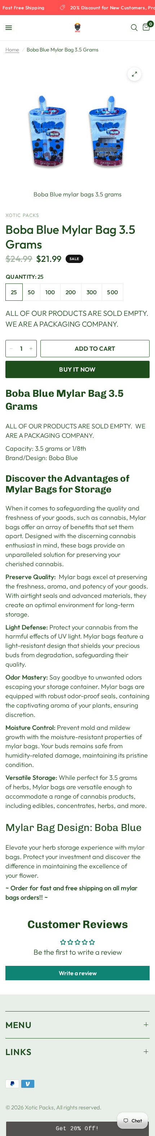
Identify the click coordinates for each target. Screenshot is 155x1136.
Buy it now (77, 369)
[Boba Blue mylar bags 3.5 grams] (134, 74)
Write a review (78, 973)
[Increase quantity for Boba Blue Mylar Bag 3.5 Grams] (31, 348)
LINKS (18, 1051)
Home (12, 49)
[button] (77, 1129)
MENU (18, 1024)
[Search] (134, 27)
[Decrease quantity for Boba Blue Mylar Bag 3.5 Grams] (11, 348)
